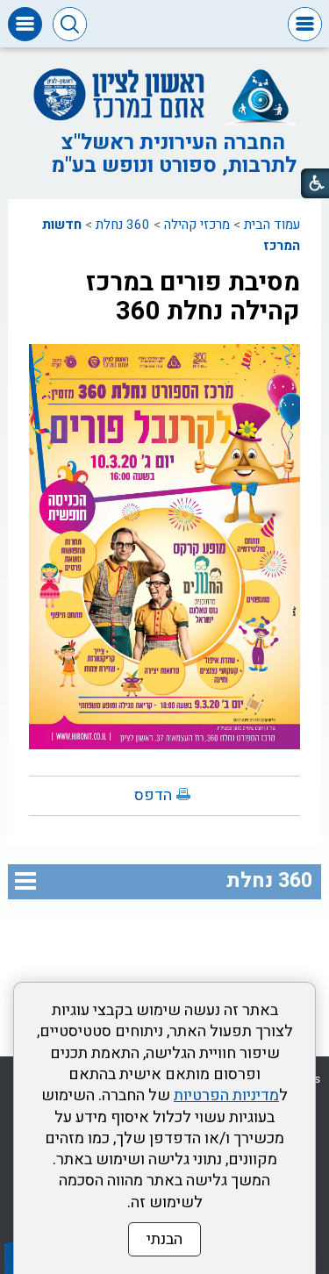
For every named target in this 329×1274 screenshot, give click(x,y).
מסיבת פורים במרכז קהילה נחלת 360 (193, 297)
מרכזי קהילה (197, 224)
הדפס (153, 795)
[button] (305, 24)
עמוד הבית (272, 224)
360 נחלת (123, 224)
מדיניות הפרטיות (226, 1095)
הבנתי (164, 1239)
